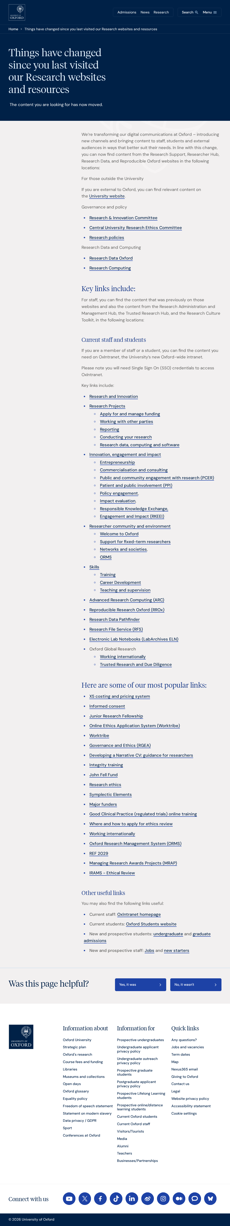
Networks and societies (123, 549)
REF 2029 (98, 853)
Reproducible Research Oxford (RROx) (126, 610)
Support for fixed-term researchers (135, 541)
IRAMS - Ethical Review (112, 873)
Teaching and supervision (125, 590)
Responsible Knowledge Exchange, (134, 508)
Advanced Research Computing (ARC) (126, 600)
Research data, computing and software (139, 445)
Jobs (149, 950)
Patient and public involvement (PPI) (136, 485)
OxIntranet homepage (139, 914)
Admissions (126, 12)
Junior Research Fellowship (116, 716)
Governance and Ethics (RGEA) (120, 745)
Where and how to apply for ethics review (131, 824)
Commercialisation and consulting (134, 470)
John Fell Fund (103, 775)
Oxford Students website (151, 924)
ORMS (106, 557)
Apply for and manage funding (130, 414)
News (145, 12)
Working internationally (123, 656)
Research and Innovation (113, 396)
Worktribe (99, 735)
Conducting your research (126, 437)
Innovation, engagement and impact (125, 454)
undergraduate (168, 934)
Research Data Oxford (111, 258)
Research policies (106, 237)
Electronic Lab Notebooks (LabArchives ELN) (133, 639)
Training (108, 574)
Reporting (109, 429)
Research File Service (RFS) (116, 629)
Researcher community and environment (130, 526)
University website (107, 196)
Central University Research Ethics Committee (135, 227)
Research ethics (105, 784)
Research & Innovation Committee (123, 218)
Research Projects (107, 406)
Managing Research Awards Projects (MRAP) (133, 863)
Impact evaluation (117, 501)
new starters (176, 950)
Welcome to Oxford (119, 534)
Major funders (103, 804)
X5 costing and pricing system (119, 696)
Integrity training (106, 765)
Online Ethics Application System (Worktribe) (134, 725)
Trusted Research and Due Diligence (136, 664)
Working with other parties (126, 421)
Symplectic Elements (110, 794)
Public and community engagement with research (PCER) (157, 478)
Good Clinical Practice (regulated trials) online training (143, 814)
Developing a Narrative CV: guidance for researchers (141, 755)
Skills (94, 567)
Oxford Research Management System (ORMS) (135, 843)
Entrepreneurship (117, 462)
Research (161, 12)
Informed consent (107, 706)
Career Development (120, 582)
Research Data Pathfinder (114, 619)
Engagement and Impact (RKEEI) (132, 516)
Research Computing (110, 268)
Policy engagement (119, 493)
